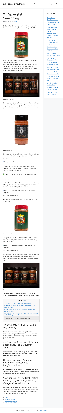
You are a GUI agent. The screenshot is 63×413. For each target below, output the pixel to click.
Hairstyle (50, 4)
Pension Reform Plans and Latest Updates (52, 49)
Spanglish (13, 399)
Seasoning (7, 399)
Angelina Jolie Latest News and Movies (52, 35)
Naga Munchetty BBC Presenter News (52, 29)
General (43, 4)
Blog (57, 4)
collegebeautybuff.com (14, 4)
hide (24, 300)
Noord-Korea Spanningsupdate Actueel (52, 42)
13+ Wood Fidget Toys (11, 401)
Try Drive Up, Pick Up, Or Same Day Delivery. (17, 303)
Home (36, 4)
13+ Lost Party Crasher (11, 402)
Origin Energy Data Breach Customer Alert (53, 78)
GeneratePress (43, 410)
